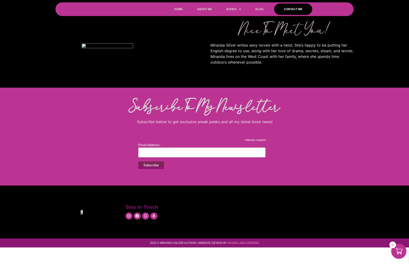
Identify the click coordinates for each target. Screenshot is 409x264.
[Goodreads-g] (145, 216)
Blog (259, 9)
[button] (234, 9)
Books (231, 9)
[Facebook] (137, 216)
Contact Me (293, 9)
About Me (204, 9)
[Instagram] (129, 216)
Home (178, 9)
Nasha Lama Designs (243, 243)
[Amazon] (153, 216)
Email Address (150, 145)
